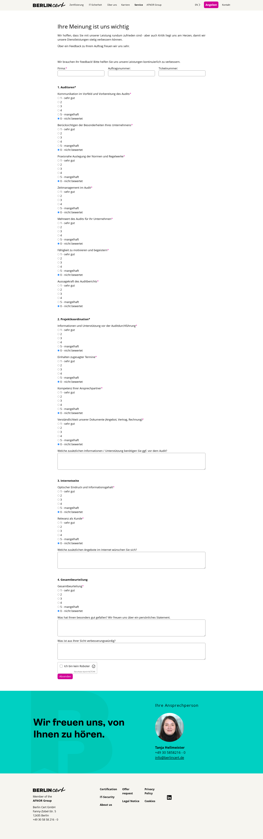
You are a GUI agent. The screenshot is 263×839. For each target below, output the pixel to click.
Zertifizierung (77, 4)
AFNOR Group (154, 4)
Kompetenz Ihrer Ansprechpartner (80, 388)
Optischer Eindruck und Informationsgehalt (86, 487)
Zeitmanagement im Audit (75, 187)
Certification (108, 789)
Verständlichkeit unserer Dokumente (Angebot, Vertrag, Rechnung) (101, 419)
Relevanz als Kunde (71, 518)
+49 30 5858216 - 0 (170, 752)
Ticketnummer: (168, 68)
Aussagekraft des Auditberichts (78, 281)
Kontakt (226, 4)
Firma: (62, 68)
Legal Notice (130, 801)
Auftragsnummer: (119, 68)
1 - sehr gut (67, 98)
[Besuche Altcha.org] (93, 666)
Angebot (211, 5)
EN (196, 4)
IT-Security (107, 797)
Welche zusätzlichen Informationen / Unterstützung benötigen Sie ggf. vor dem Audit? (112, 451)
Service (139, 4)
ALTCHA (91, 671)
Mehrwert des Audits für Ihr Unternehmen (85, 219)
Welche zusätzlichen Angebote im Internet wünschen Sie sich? (97, 550)
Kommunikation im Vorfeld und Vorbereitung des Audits (94, 94)
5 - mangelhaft (69, 114)
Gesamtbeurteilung (71, 586)
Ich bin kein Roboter (77, 666)
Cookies (150, 801)
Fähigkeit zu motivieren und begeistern (83, 250)
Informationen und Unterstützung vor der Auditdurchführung (97, 326)
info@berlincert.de (169, 757)
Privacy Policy (149, 791)
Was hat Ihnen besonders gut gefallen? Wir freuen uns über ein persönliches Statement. (114, 617)
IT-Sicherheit (95, 4)
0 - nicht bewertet (71, 118)
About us (106, 805)
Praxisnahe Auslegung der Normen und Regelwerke (91, 156)
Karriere (125, 4)
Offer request (127, 791)
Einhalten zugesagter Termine (77, 357)
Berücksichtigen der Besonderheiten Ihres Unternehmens (95, 125)
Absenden (65, 676)
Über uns (112, 4)
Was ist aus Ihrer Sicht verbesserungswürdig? (87, 641)
